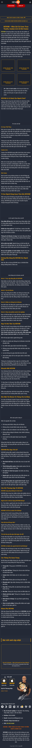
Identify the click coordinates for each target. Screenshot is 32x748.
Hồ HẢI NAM (10, 723)
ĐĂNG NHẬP (11, 5)
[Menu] (2, 2)
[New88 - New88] (16, 2)
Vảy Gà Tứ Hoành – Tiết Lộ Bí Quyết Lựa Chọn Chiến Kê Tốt (16, 662)
